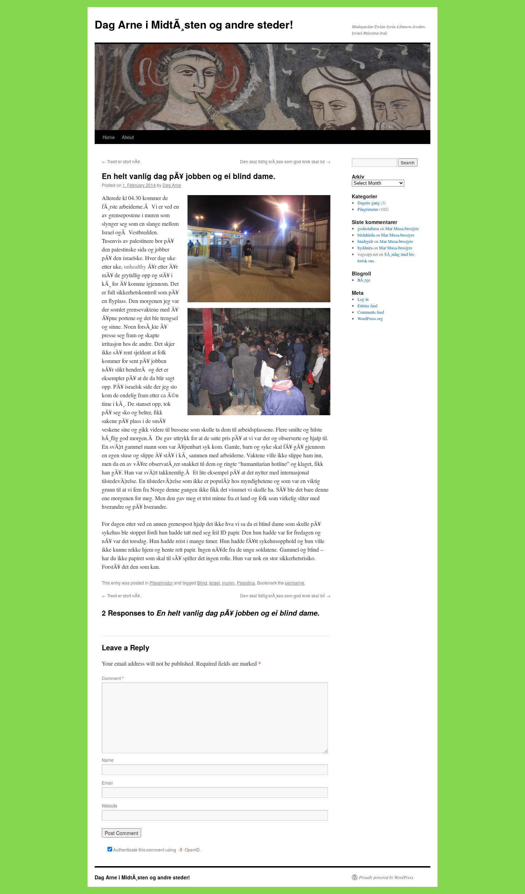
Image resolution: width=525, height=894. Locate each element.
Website (110, 806)
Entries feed (368, 305)
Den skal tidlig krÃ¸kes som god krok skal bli (285, 161)
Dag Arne (171, 185)
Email (107, 783)
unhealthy (135, 266)
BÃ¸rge (364, 280)
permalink (294, 583)
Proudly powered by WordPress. (386, 877)
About (128, 137)
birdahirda (366, 235)
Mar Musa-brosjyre (402, 228)
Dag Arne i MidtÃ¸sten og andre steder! (194, 24)
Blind (202, 583)
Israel (214, 583)
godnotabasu (368, 228)
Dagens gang (369, 202)
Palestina (246, 583)
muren (228, 583)
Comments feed (371, 312)
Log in (363, 299)
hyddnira (365, 247)
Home (108, 137)
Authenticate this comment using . (156, 849)
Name (108, 760)
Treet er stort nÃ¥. (121, 161)
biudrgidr (365, 241)
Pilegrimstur (161, 583)
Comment (113, 678)
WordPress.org (370, 318)
